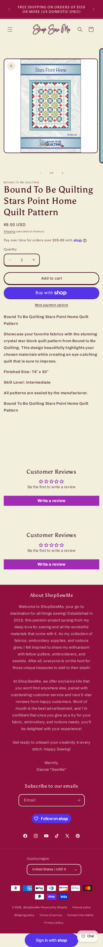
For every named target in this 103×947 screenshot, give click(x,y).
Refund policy (81, 907)
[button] (10, 29)
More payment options (51, 305)
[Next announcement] (93, 9)
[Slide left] (40, 172)
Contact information (80, 915)
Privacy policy (54, 922)
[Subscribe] (78, 800)
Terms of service (51, 915)
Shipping (10, 231)
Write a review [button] (52, 501)
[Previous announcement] (9, 9)
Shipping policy (24, 915)
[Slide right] (62, 172)
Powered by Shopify (54, 907)
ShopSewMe (31, 907)
